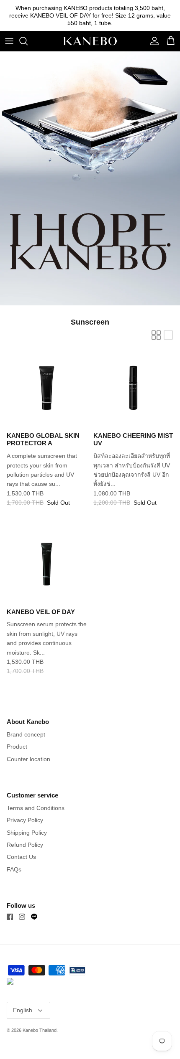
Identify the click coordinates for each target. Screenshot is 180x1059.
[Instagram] (22, 917)
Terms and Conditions (35, 808)
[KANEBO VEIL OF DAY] (47, 564)
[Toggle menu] (9, 41)
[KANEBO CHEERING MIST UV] (133, 388)
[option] (90, 178)
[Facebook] (10, 917)
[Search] (27, 41)
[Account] (152, 41)
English (22, 1010)
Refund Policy (25, 844)
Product (17, 746)
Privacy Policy (25, 820)
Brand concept (26, 734)
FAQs (14, 869)
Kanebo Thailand (40, 1030)
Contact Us (21, 856)
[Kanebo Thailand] (90, 41)
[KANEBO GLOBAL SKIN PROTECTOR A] (47, 388)
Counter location (28, 759)
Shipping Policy (27, 832)
